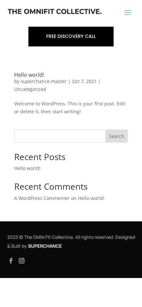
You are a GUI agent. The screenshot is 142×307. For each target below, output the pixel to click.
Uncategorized (30, 89)
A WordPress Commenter (42, 198)
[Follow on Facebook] (11, 260)
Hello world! (29, 74)
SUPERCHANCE (45, 246)
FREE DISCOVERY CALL (71, 36)
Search (116, 136)
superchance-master (44, 81)
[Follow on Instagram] (21, 260)
